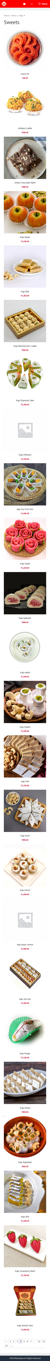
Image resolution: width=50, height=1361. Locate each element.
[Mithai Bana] (4, 4)
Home (6, 15)
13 (6, 1345)
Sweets (14, 15)
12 (44, 1341)
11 (39, 1341)
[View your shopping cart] (24, 4)
